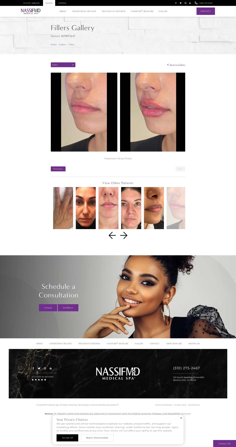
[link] (206, 3)
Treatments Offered (113, 11)
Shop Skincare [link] (174, 344)
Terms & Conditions (163, 405)
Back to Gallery (177, 65)
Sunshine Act (194, 405)
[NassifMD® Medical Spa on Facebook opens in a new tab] (176, 3)
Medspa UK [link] (194, 344)
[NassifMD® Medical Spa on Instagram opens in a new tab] (185, 3)
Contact (206, 11)
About (63, 11)
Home (54, 44)
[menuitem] (175, 3)
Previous (58, 169)
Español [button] (62, 3)
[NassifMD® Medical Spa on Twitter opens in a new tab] (181, 3)
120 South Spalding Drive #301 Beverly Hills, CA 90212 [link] (188, 378)
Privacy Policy (180, 405)
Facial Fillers (124, 159)
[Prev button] (112, 235)
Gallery (163, 11)
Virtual (48, 307)
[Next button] (123, 235)
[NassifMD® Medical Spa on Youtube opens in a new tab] (190, 3)
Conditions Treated (84, 11)
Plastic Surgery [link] (31, 3)
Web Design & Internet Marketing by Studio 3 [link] (98, 405)
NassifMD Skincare (142, 11)
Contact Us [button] (225, 443)
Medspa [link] (49, 3)
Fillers (72, 44)
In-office (68, 307)
